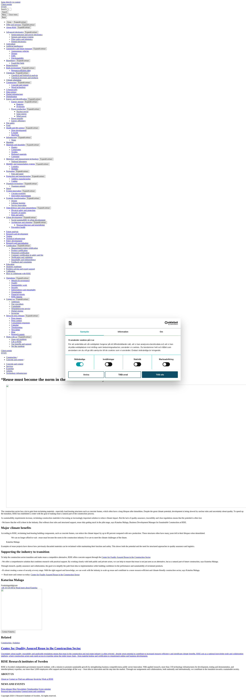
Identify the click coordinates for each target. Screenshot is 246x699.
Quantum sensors (18, 186)
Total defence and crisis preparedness (21, 208)
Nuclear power (22, 111)
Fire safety (10, 123)
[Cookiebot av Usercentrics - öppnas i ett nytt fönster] (166, 323)
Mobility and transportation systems (20, 164)
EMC (13, 56)
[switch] (108, 364)
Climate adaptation (13, 80)
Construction (11, 82)
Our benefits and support (21, 344)
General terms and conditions (33, 691)
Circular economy (18, 193)
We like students (17, 346)
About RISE (11, 27)
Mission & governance (20, 280)
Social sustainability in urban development (28, 220)
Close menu (13, 15)
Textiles (14, 152)
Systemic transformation (16, 198)
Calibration (10, 271)
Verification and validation (22, 257)
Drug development (18, 130)
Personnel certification (20, 253)
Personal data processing (11, 691)
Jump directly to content (10, 2)
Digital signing (17, 311)
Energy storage (17, 102)
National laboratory (19, 161)
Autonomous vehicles (20, 51)
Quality (14, 283)
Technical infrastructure (15, 238)
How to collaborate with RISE (18, 273)
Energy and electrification (16, 99)
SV (2, 7)
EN (5, 7)
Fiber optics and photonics (22, 39)
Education (10, 264)
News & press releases (15, 316)
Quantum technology (14, 183)
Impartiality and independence (23, 260)
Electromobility (17, 58)
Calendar (15, 325)
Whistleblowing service (20, 309)
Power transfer (17, 118)
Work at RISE (47, 679)
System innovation (13, 191)
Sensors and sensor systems (22, 37)
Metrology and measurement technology (22, 159)
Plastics (14, 147)
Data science (11, 92)
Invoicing (15, 313)
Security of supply (18, 213)
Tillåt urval (123, 374)
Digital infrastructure (14, 94)
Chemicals (10, 73)
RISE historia (16, 297)
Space (8, 188)
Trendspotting (16, 327)
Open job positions (19, 339)
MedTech (15, 135)
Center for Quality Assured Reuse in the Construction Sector (126, 557)
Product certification (19, 250)
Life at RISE (16, 342)
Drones (14, 53)
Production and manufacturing (18, 176)
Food (8, 125)
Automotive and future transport (19, 49)
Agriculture (10, 44)
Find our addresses (25, 679)
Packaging (10, 171)
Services (9, 366)
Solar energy (21, 114)
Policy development (14, 241)
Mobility (14, 169)
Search (4, 9)
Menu (4, 15)
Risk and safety (17, 215)
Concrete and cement (19, 85)
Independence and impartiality (23, 290)
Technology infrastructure (16, 373)
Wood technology (18, 87)
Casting (14, 181)
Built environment (13, 68)
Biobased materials (19, 154)
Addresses (15, 302)
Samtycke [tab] (84, 331)
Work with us (11, 337)
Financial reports (18, 294)
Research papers (17, 334)
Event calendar (45, 689)
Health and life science (15, 128)
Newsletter (15, 330)
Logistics (15, 166)
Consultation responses (20, 323)
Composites (16, 150)
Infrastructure (11, 137)
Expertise (10, 369)
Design (14, 201)
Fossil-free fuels (17, 63)
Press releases (6, 689)
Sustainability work (19, 285)
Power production (18, 109)
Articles (9, 371)
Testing (9, 236)
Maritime (9, 142)
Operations (10, 278)
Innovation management (21, 196)
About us (4, 679)
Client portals (6, 4)
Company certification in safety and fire (27, 255)
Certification (11, 245)
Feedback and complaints (21, 262)
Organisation (16, 292)
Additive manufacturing (20, 179)
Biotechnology (12, 65)
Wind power (21, 116)
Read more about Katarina (26, 588)
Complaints (15, 306)
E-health (14, 133)
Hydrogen (20, 106)
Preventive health (18, 227)
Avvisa (86, 374)
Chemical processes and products (24, 78)
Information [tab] (123, 331)
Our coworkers (17, 304)
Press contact (16, 320)
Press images (16, 318)
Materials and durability (15, 145)
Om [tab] (161, 331)
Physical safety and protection (23, 210)
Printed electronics (18, 41)
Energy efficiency (18, 121)
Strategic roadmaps (14, 267)
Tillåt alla (160, 374)
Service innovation (18, 205)
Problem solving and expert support (20, 269)
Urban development (14, 217)
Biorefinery (10, 60)
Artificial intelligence (14, 46)
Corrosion (15, 156)
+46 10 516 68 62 (8, 588)
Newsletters (22, 689)
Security (14, 287)
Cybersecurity (11, 90)
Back (4, 17)
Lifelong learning (18, 203)
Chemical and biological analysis (24, 75)
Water (13, 140)
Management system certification (24, 248)
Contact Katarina (8, 632)
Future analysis (12, 232)
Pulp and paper (17, 174)
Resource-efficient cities (21, 70)
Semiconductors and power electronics (26, 35)
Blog (13, 332)
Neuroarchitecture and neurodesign (30, 225)
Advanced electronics (15, 32)
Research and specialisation (17, 243)
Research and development (17, 234)
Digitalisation (11, 96)
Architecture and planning (21, 222)
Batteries (19, 104)
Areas (9, 22)
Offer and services (13, 25)
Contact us (10, 299)
